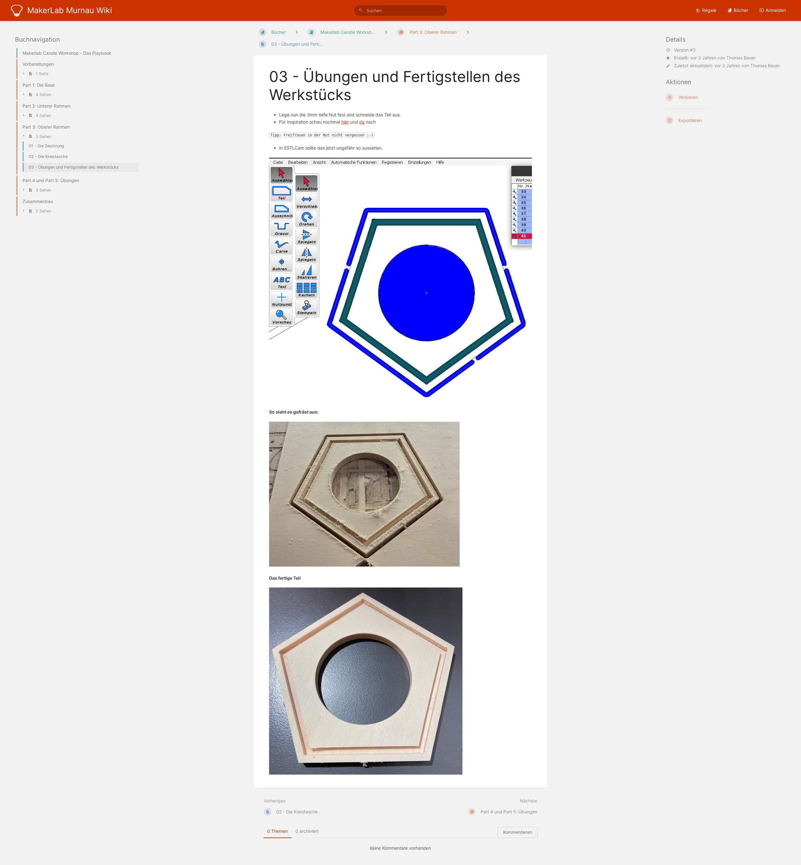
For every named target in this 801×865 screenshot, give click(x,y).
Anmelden (776, 10)
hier (345, 122)
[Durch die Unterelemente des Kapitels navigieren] (386, 32)
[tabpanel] (400, 848)
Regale (709, 10)
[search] (400, 10)
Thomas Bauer (741, 57)
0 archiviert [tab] (307, 831)
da (362, 122)
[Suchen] (361, 10)
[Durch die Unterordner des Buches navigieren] (296, 32)
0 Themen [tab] (277, 831)
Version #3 (685, 50)
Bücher (741, 10)
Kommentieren (517, 832)
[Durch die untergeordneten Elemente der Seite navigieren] (467, 32)
